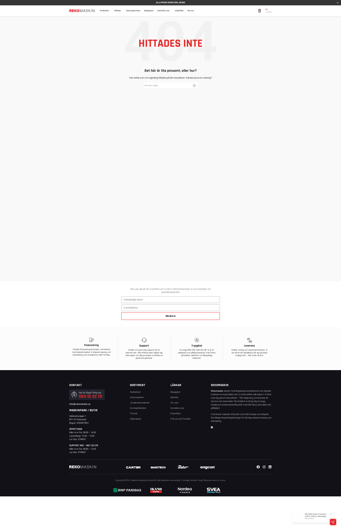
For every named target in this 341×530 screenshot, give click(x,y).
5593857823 (83, 423)
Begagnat (175, 392)
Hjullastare (135, 392)
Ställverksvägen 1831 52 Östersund (77, 418)
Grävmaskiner (137, 397)
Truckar (133, 413)
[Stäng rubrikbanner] (337, 2)
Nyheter (174, 397)
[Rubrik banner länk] (170, 2)
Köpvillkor (175, 413)
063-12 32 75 (90, 396)
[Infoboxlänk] (133, 467)
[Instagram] (264, 467)
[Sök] (194, 85)
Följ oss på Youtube (180, 418)
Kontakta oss (177, 408)
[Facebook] (258, 467)
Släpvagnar (135, 418)
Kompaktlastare (138, 408)
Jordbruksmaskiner (140, 402)
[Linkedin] (270, 467)
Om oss (174, 402)
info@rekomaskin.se (79, 404)
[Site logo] (82, 10)
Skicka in (170, 316)
